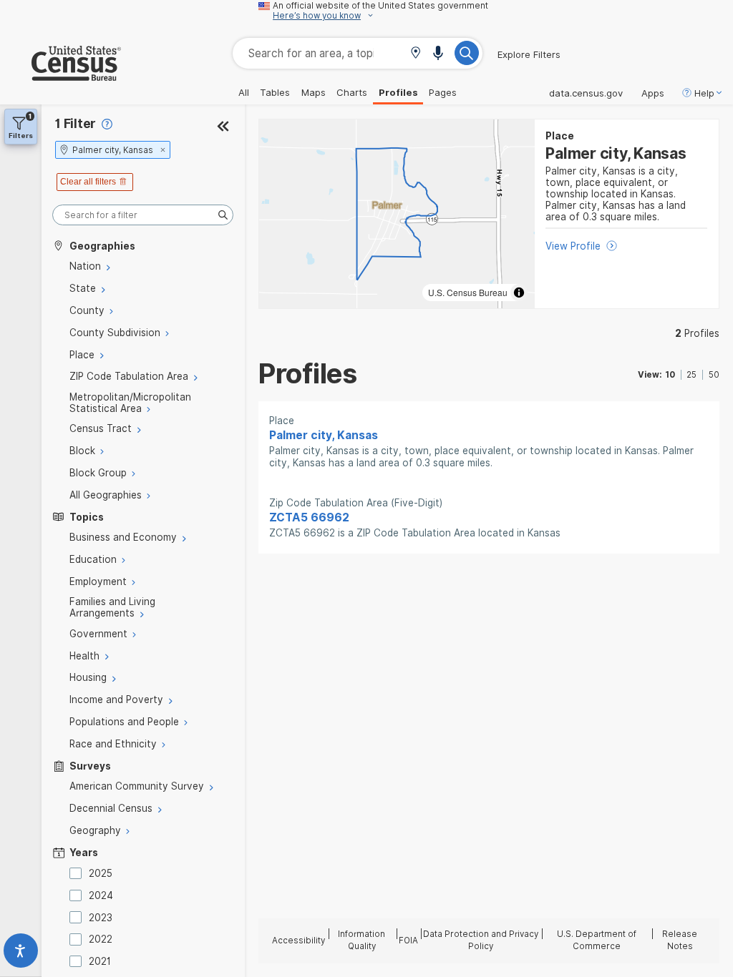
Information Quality (361, 940)
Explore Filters (528, 54)
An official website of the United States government (380, 6)
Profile (697, 333)
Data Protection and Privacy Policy (480, 940)
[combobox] (357, 53)
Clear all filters (88, 181)
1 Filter (75, 123)
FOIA (408, 941)
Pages (443, 92)
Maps (313, 92)
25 (691, 375)
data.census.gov (586, 93)
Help (704, 93)
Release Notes (679, 940)
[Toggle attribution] (519, 292)
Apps (652, 93)
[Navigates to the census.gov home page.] (60, 75)
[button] (415, 54)
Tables (275, 92)
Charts (351, 92)
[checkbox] (78, 873)
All (243, 92)
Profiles (398, 92)
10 (670, 375)
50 (714, 375)
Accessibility (298, 941)
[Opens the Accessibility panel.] (21, 954)
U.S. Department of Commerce (596, 940)
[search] (142, 215)
